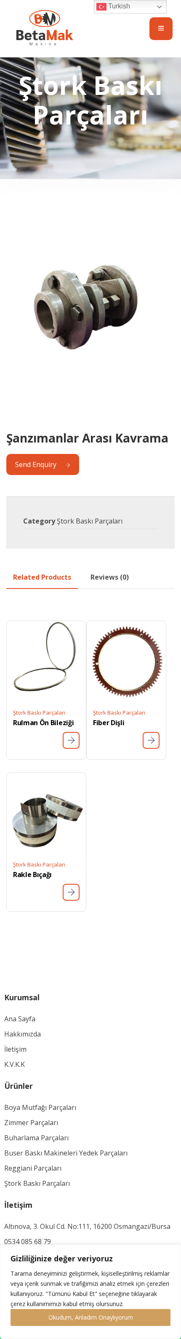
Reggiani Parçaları (32, 1168)
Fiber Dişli (108, 722)
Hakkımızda (22, 1034)
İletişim (15, 1049)
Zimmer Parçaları (31, 1122)
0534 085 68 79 (27, 1241)
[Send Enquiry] (71, 740)
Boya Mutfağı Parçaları (40, 1107)
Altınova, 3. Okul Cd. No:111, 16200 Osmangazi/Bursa (87, 1226)
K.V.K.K (14, 1064)
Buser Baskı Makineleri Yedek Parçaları (66, 1153)
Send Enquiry (35, 464)
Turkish (118, 6)
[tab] (42, 577)
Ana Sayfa (19, 1018)
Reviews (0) (109, 577)
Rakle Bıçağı (32, 874)
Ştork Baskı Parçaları (89, 521)
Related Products (42, 577)
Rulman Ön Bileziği (43, 722)
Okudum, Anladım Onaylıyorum (90, 1317)
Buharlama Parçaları (36, 1137)
